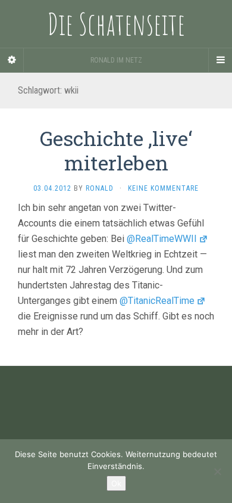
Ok (116, 483)
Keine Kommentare (163, 188)
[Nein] (217, 471)
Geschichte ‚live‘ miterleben (116, 150)
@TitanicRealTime (157, 300)
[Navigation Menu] (220, 60)
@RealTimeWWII (162, 238)
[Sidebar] (12, 60)
